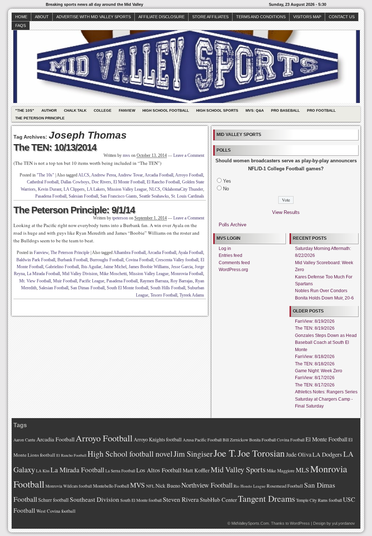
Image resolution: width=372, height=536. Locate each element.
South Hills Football (167, 287)
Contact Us (342, 17)
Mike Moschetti (113, 273)
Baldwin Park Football (35, 259)
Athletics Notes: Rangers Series (326, 391)
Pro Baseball (285, 110)
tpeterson (120, 218)
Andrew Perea (103, 175)
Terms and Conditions (261, 17)
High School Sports (217, 110)
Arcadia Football (159, 175)
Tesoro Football (163, 295)
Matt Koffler (196, 470)
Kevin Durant (49, 189)
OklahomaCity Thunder (182, 189)
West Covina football (56, 511)
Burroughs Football (107, 259)
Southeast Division (94, 499)
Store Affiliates (210, 17)
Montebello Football (111, 486)
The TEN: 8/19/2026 (315, 328)
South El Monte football (127, 287)
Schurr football (53, 499)
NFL (150, 486)
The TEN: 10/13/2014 (54, 147)
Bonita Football (262, 439)
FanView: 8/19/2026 (315, 321)
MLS (302, 469)
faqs (20, 25)
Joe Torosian (261, 453)
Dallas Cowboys (75, 181)
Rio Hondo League (250, 486)
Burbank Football (72, 259)
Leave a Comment (188, 155)
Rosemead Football (285, 486)
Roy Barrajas (181, 280)
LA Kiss (42, 470)
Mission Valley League (127, 189)
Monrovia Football (187, 273)
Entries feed (230, 255)
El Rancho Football (163, 181)
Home (21, 17)
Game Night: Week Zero (318, 370)
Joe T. (225, 452)
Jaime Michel (115, 266)
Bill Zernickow (235, 439)
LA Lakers (96, 189)
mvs (126, 155)
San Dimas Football (87, 287)
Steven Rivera (181, 499)
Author (49, 110)
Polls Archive (232, 224)
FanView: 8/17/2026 (315, 377)
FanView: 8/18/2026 (315, 356)
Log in (225, 248)
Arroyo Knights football (158, 439)
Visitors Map (307, 17)
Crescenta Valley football (176, 259)
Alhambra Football (129, 252)
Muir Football (65, 280)
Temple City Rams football (319, 500)
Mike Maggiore (281, 471)
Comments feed (234, 262)
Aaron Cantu (24, 439)
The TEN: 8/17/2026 (315, 385)
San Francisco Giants (118, 196)
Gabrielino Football (62, 266)
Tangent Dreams (266, 498)
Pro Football (321, 110)
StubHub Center (218, 499)
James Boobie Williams (149, 266)
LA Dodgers (327, 454)
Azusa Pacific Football (202, 439)
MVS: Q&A (255, 110)
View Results (286, 212)
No (226, 188)
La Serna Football (120, 470)
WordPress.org (233, 269)
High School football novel (130, 453)
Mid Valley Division (79, 273)
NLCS (154, 189)
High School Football (165, 110)
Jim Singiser (193, 453)
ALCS (83, 175)
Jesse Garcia (182, 266)
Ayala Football (190, 252)
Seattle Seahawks (154, 196)
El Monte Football (129, 181)
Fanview (127, 110)
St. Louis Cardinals (187, 196)
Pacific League (91, 280)
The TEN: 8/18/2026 (315, 363)
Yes (227, 181)
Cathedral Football (42, 181)
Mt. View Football (35, 280)
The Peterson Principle (40, 118)
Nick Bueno (167, 485)
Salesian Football (83, 196)
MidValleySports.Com (250, 523)
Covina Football (139, 259)
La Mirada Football (43, 273)
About (42, 17)
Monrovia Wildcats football (68, 486)
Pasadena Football (50, 196)
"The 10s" (24, 110)
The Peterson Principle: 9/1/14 (74, 210)
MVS (137, 484)
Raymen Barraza (154, 280)
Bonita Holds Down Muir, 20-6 (324, 298)
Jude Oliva (298, 454)
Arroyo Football (189, 175)
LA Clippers (74, 189)
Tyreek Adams (191, 295)
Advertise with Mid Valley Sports (93, 17)
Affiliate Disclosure (161, 17)
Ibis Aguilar (91, 266)
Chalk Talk (75, 110)
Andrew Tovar (130, 175)
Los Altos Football (159, 470)
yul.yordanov (343, 523)
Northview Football (206, 484)
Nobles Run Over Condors (321, 290)
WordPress (300, 523)
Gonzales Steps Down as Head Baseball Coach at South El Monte (326, 342)
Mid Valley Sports (238, 469)
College (103, 110)
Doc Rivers (101, 181)
